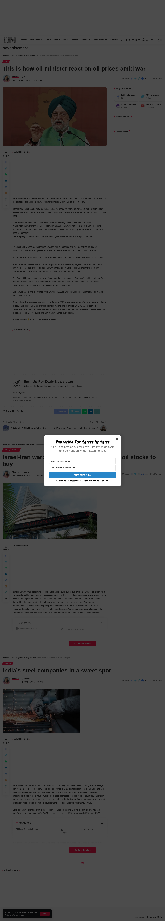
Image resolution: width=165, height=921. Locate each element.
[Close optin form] (117, 439)
